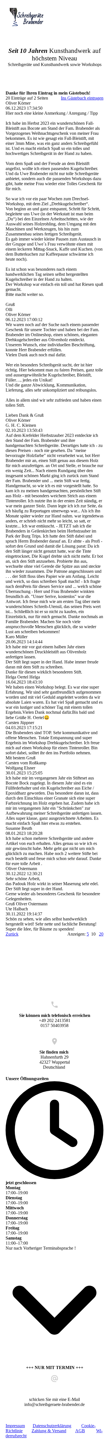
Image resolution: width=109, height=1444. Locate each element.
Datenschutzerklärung (52, 1425)
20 (101, 934)
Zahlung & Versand (49, 1430)
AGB (80, 1430)
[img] (29, 17)
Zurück (12, 934)
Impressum (15, 1425)
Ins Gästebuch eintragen (82, 98)
